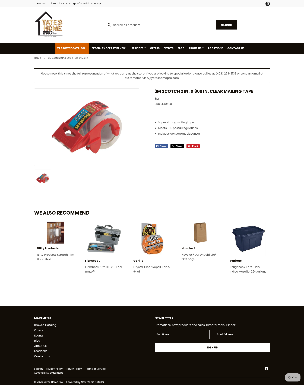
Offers (155, 48)
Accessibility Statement (48, 372)
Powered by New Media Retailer (85, 382)
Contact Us (235, 48)
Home (37, 58)
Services (137, 48)
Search (229, 25)
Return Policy (74, 369)
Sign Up (212, 347)
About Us (195, 48)
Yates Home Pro (53, 382)
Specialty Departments (108, 48)
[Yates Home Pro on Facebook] (266, 369)
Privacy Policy (54, 369)
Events (168, 48)
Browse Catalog (73, 48)
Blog (181, 48)
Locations (215, 48)
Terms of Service (95, 369)
